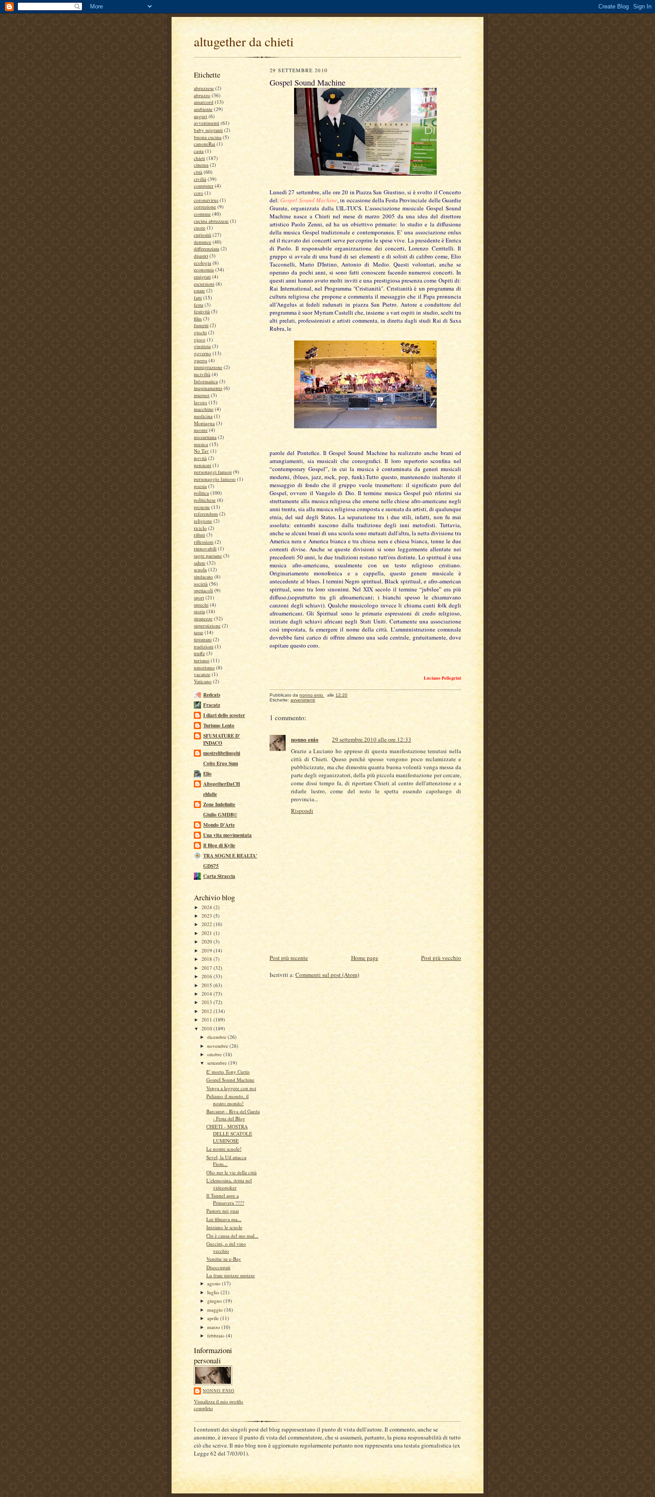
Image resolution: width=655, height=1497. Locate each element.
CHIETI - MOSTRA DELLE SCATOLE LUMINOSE (229, 1133)
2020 (207, 941)
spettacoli (203, 590)
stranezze (203, 618)
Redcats (211, 694)
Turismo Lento (218, 725)
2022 (207, 924)
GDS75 (211, 865)
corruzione (205, 206)
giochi (200, 332)
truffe (199, 653)
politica (201, 492)
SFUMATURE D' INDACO (221, 739)
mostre (201, 430)
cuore (199, 227)
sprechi (201, 604)
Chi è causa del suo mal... (232, 1235)
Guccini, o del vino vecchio (226, 1247)
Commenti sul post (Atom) (327, 975)
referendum (206, 513)
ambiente (203, 109)
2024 (207, 907)
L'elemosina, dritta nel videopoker (229, 1184)
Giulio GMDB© (220, 814)
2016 (207, 976)
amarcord (203, 101)
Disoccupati (218, 1267)
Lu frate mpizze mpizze (230, 1275)
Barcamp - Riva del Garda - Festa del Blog (233, 1115)
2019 (207, 950)
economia (204, 269)
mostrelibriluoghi (221, 753)
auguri (200, 116)
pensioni (202, 465)
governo (202, 353)
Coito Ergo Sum (220, 763)
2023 (207, 915)
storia (199, 611)
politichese (205, 499)
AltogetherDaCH (221, 783)
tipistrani (203, 639)
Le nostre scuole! (224, 1148)
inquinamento (208, 388)
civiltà (200, 179)
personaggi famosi (213, 471)
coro (198, 192)
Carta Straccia (219, 876)
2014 (207, 993)
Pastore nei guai (222, 1210)
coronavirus (206, 200)
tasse (198, 632)
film (198, 318)
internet (201, 395)
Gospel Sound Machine (230, 1079)
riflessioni (203, 541)
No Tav (201, 450)
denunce (202, 241)
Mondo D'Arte (219, 824)
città (198, 171)
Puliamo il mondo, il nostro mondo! (227, 1100)
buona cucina (207, 137)
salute (199, 562)
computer (203, 185)
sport (199, 597)
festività (202, 311)
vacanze (202, 674)
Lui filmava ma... (224, 1219)
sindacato (203, 576)
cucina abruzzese (211, 220)
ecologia (202, 262)
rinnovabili (205, 548)
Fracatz (211, 705)
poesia (200, 486)
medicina (203, 416)
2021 (207, 933)
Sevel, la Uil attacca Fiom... (226, 1161)
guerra (200, 360)
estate (199, 290)
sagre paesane (208, 555)
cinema (201, 164)
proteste (202, 507)
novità (200, 458)
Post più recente (289, 958)
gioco (199, 339)
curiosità (202, 234)
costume (202, 213)
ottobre (215, 1054)
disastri (201, 255)
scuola (200, 569)
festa (198, 304)
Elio (207, 773)
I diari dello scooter (224, 715)
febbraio (216, 1335)
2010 (207, 1028)
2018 (207, 959)
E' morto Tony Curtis (228, 1071)
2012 (207, 1011)
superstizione (207, 625)
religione (203, 520)
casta (199, 151)
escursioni (204, 283)
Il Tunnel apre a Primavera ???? (225, 1199)
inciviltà (202, 374)
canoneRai (204, 143)
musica (201, 444)
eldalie (210, 794)
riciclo (200, 528)
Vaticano (203, 681)
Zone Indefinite (219, 804)
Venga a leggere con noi (231, 1088)
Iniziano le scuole (224, 1227)
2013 (207, 1002)
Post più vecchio (441, 958)
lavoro (200, 402)
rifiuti (199, 534)
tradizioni (203, 646)
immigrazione (208, 367)
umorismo (204, 667)
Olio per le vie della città (231, 1172)
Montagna (204, 423)
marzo (214, 1327)
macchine (203, 409)
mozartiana (205, 437)
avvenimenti (206, 122)
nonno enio (218, 1390)
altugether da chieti (244, 41)
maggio (215, 1309)
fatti (198, 297)
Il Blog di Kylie (219, 845)
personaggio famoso (215, 479)
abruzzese (204, 88)
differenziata (206, 248)
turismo (201, 660)
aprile (213, 1318)
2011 (207, 1019)
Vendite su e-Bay (223, 1258)
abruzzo (202, 95)
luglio (214, 1292)
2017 (207, 967)
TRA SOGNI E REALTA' (230, 855)
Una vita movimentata (227, 835)
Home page (364, 958)
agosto (214, 1283)
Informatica (206, 381)
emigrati (202, 276)
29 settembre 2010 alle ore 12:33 (371, 739)
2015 (207, 985)
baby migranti (208, 130)
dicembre (217, 1037)
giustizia (202, 346)
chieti (199, 158)
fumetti (201, 325)
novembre (218, 1045)
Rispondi (302, 811)
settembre (217, 1062)
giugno (215, 1300)
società (201, 583)
